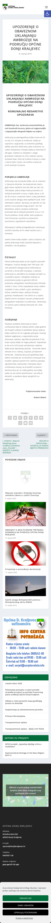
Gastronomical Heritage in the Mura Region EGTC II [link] (24, 754)
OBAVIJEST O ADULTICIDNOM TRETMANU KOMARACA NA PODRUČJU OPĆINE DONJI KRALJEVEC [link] (24, 532)
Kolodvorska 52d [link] (10, 834)
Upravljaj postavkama (25, 912)
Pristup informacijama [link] (15, 716)
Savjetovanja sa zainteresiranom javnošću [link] (24, 709)
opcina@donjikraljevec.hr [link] (14, 846)
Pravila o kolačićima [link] (24, 918)
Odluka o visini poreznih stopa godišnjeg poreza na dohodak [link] (23, 702)
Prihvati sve (26, 898)
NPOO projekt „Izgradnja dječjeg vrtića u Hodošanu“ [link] (23, 745)
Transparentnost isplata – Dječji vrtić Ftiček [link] (24, 729)
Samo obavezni (25, 905)
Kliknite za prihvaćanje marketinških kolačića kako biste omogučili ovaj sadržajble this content (25, 790)
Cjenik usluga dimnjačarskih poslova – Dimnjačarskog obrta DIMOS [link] (23, 601)
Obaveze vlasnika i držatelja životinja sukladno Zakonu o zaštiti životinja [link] (23, 494)
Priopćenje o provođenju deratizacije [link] (23, 569)
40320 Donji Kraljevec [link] (12, 837)
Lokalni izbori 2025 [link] (13, 683)
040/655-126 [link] (8, 855)
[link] (47, 13)
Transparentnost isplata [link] (16, 722)
